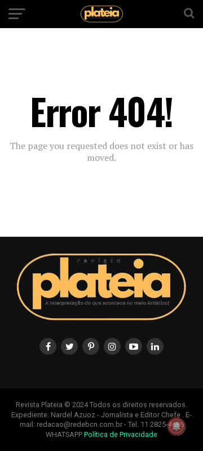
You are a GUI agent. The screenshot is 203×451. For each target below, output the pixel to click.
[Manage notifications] (176, 426)
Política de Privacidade (120, 434)
